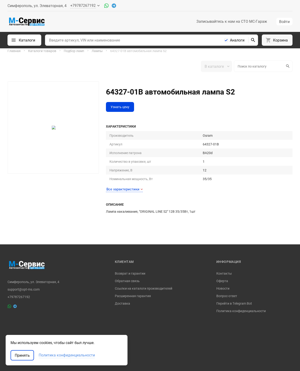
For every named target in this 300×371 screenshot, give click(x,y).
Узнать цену (120, 107)
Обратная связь (127, 281)
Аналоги (237, 40)
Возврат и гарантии (130, 273)
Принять (22, 355)
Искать (288, 66)
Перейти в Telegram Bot (234, 303)
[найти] (253, 40)
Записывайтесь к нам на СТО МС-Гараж (231, 21)
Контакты (224, 273)
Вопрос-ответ (226, 296)
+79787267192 (19, 297)
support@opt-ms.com (24, 289)
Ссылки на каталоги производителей (143, 288)
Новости (222, 288)
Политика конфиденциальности (241, 311)
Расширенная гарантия (133, 296)
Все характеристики (122, 189)
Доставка (122, 303)
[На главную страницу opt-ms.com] (27, 21)
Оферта (222, 281)
